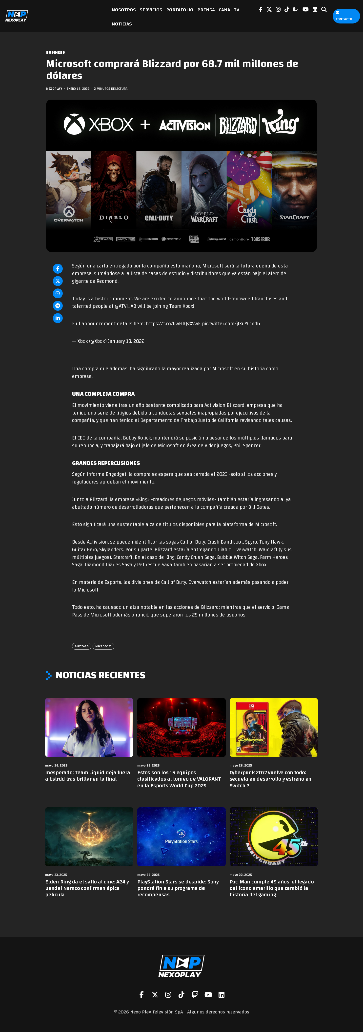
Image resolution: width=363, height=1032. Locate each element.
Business (55, 52)
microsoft (103, 646)
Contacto (344, 19)
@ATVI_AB (125, 306)
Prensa (206, 9)
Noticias (122, 23)
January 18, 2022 (126, 341)
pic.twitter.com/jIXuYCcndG (231, 324)
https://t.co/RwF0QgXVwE (173, 324)
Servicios (151, 9)
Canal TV (229, 9)
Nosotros (124, 9)
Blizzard (82, 646)
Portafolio (179, 9)
